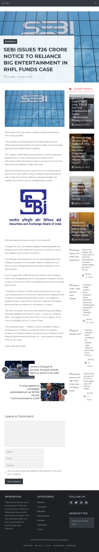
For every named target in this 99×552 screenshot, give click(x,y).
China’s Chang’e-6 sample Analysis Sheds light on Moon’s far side (44, 369)
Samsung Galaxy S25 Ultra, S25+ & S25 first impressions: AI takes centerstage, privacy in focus (88, 260)
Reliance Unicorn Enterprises (39, 326)
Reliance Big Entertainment (21, 161)
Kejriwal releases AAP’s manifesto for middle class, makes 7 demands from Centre (81, 189)
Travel (39, 529)
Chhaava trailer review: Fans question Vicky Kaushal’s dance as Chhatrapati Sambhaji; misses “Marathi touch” (81, 150)
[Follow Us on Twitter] (76, 503)
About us (38, 545)
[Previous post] (4, 369)
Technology (42, 525)
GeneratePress (62, 540)
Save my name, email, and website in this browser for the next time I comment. (34, 472)
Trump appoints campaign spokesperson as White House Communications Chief (24, 392)
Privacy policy (58, 545)
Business (10, 41)
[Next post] (64, 392)
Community (41, 507)
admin (13, 77)
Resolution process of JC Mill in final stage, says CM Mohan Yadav (81, 229)
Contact (48, 545)
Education (41, 511)
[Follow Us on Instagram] (81, 503)
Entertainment (43, 516)
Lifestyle (40, 520)
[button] (95, 3)
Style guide (71, 545)
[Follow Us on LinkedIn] (86, 503)
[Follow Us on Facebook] (71, 503)
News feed (28, 545)
